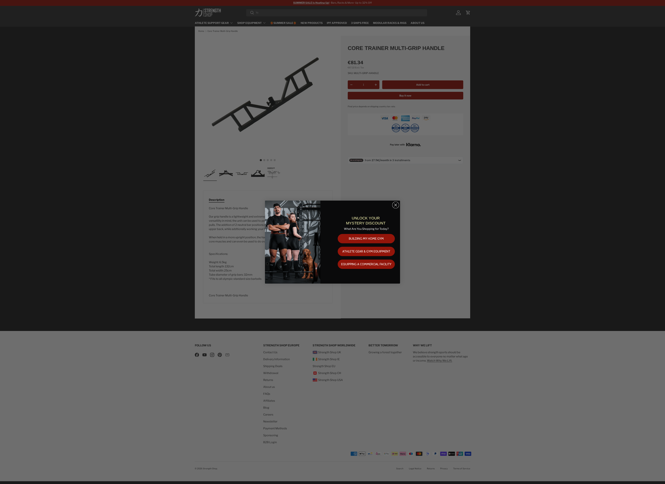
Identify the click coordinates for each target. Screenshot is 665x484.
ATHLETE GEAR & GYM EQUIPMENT (366, 251)
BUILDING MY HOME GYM (366, 239)
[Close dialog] (396, 205)
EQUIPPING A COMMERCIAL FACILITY (366, 264)
